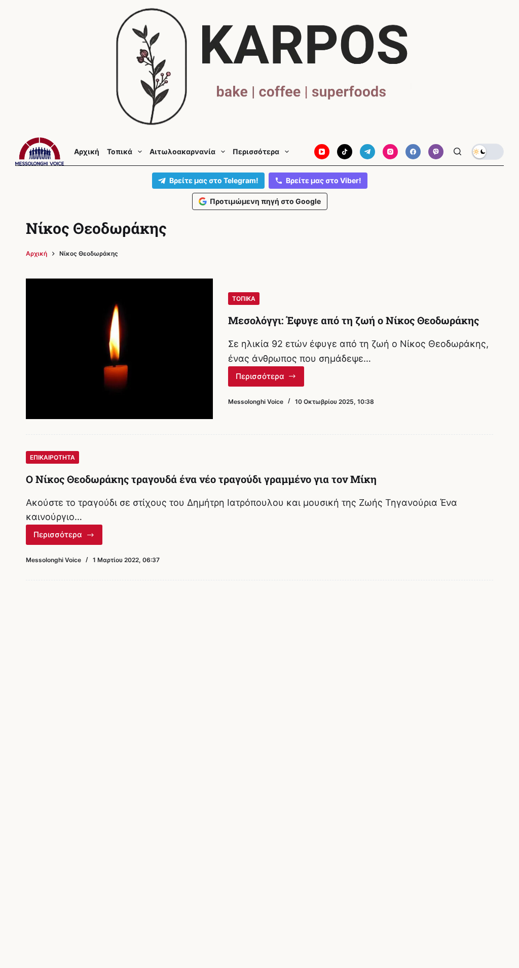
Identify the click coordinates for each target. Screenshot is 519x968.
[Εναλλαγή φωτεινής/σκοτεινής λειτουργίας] (487, 152)
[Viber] (435, 151)
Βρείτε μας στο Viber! (323, 180)
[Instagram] (390, 151)
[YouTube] (321, 151)
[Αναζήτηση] (457, 151)
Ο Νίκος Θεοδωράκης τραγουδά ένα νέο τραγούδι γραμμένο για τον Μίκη (201, 479)
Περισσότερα (256, 152)
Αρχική (86, 152)
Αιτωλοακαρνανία (182, 152)
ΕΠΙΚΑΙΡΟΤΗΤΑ (52, 457)
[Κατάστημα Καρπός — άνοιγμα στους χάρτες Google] (259, 66)
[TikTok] (344, 151)
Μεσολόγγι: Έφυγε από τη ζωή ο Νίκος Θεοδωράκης (353, 320)
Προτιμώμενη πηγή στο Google (265, 201)
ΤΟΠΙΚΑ (243, 298)
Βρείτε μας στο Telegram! (213, 180)
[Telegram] (367, 151)
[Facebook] (413, 151)
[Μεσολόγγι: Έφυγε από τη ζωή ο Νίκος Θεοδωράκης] (119, 349)
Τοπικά (119, 152)
